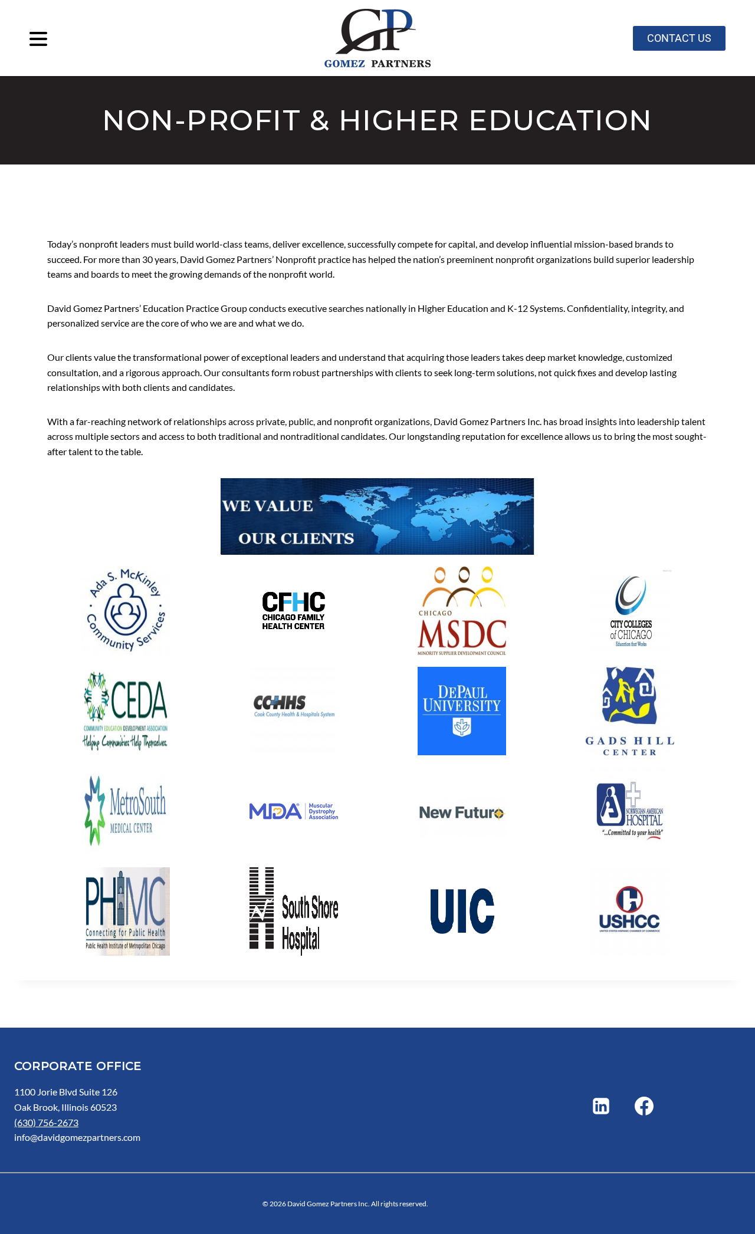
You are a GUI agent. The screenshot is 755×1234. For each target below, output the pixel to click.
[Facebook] (644, 1106)
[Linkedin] (601, 1106)
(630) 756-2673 (46, 1122)
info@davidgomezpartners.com (77, 1137)
